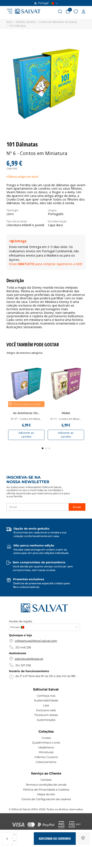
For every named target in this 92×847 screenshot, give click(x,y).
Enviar (77, 507)
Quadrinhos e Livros (46, 742)
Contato (46, 779)
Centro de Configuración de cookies (46, 799)
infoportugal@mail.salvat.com (36, 640)
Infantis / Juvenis (46, 757)
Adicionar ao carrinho (26, 434)
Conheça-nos (46, 695)
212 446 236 (23, 647)
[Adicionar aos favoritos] (83, 838)
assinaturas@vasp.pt (29, 658)
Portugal (43, 3)
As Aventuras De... (26, 413)
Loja (46, 705)
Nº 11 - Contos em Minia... (65, 419)
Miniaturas (46, 752)
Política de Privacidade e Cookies (46, 789)
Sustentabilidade (46, 700)
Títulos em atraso (46, 715)
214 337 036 (23, 665)
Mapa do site (46, 794)
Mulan (66, 413)
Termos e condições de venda (46, 784)
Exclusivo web (46, 710)
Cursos (46, 737)
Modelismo (46, 747)
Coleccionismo (46, 762)
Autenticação (46, 720)
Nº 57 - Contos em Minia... (26, 419)
